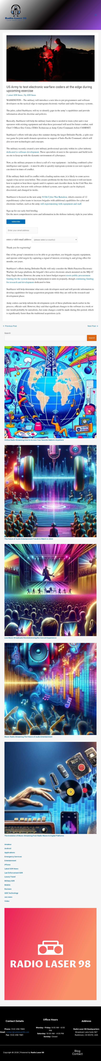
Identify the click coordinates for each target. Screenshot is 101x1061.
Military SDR (9, 881)
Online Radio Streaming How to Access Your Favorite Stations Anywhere (34, 440)
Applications (9, 852)
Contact (77, 1053)
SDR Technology (11, 893)
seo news (8, 897)
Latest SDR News (15, 95)
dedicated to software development (22, 151)
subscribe (16, 221)
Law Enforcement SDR (13, 873)
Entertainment (10, 860)
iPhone (7, 865)
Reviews (7, 889)
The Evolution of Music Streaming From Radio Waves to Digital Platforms (34, 836)
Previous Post (10, 326)
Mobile (7, 885)
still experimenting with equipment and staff (60, 203)
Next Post (93, 326)
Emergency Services (13, 857)
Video (6, 901)
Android (7, 848)
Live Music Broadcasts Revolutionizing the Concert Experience (30, 638)
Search (7, 333)
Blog (77, 1051)
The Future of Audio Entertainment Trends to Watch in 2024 (28, 539)
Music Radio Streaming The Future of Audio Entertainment (28, 737)
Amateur (7, 844)
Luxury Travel (10, 877)
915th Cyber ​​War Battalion (54, 196)
